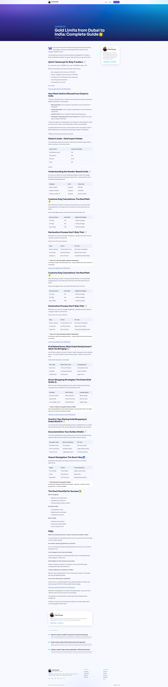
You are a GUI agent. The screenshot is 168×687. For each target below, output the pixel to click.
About (110, 2)
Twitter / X (105, 671)
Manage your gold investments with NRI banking (61, 414)
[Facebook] (61, 678)
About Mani (53, 623)
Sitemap (86, 677)
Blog (106, 2)
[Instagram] (58, 678)
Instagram (105, 677)
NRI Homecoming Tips (60, 26)
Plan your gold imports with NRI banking (59, 89)
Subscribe (116, 2)
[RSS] (64, 678)
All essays (60, 623)
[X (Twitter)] (49, 678)
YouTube (105, 675)
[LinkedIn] (52, 678)
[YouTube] (55, 678)
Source (83, 114)
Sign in (104, 679)
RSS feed (86, 675)
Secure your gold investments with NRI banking (61, 587)
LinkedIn (105, 673)
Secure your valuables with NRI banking (59, 268)
